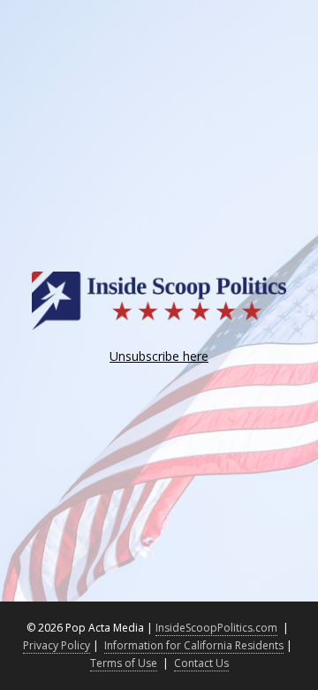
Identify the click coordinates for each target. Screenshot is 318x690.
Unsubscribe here (159, 356)
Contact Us (201, 663)
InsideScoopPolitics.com (216, 627)
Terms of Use (123, 663)
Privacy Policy (56, 645)
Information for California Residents (194, 645)
